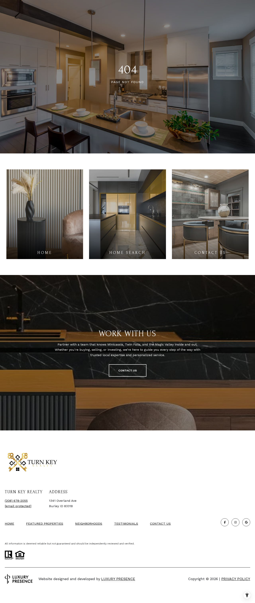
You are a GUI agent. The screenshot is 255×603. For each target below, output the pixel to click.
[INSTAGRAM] (235, 522)
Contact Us (160, 523)
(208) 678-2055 (16, 501)
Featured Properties (44, 523)
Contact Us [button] (127, 370)
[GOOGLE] (246, 522)
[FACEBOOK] (225, 522)
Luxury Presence (118, 579)
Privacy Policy (235, 579)
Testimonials (126, 523)
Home (9, 523)
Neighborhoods (88, 523)
